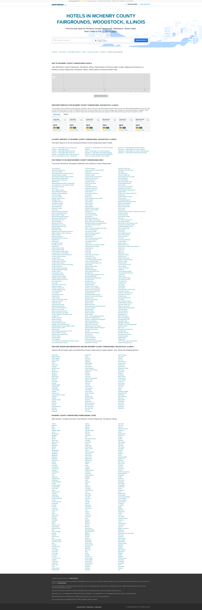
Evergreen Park (56, 546)
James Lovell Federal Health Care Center (95, 228)
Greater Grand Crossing (91, 370)
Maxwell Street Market (90, 276)
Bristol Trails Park (56, 234)
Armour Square (55, 360)
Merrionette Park (89, 531)
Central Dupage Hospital (58, 249)
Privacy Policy (90, 607)
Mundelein (87, 546)
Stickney (120, 508)
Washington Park (122, 314)
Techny (120, 515)
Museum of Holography (91, 321)
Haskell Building (89, 206)
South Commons (122, 498)
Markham (87, 520)
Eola (53, 538)
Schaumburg (121, 485)
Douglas (54, 401)
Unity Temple (121, 287)
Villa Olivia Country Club (124, 304)
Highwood (87, 462)
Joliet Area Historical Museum (92, 233)
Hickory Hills (88, 457)
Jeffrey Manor (88, 381)
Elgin (53, 530)
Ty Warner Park (122, 283)
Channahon (55, 477)
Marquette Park (89, 273)
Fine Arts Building (56, 337)
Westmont (120, 545)
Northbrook (88, 564)
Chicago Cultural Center (58, 259)
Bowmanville (55, 371)
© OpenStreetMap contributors (144, 91)
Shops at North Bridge (123, 234)
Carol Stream (55, 472)
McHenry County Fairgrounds (92, 289)
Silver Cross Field (122, 236)
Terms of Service (81, 607)
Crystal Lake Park (56, 302)
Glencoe (87, 427)
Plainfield (120, 453)
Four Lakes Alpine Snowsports (59, 342)
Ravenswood (121, 366)
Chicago (54, 483)
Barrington (54, 435)
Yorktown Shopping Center (125, 342)
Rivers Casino (121, 208)
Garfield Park (88, 171)
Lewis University (89, 248)
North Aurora (88, 556)
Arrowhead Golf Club (57, 201)
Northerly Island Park (90, 339)
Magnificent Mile (89, 268)
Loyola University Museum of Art (93, 263)
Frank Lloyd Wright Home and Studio (94, 170)
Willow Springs (121, 550)
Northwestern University (91, 342)
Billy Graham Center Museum (59, 218)
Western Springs (122, 543)
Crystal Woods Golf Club (58, 304)
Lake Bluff (87, 493)
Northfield (87, 566)
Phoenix (120, 452)
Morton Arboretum (89, 312)
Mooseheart (88, 541)
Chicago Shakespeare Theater (60, 269)
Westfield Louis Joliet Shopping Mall (127, 324)
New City (87, 409)
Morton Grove (88, 543)
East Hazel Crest (56, 528)
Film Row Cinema (56, 336)
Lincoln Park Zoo (89, 256)
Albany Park (55, 355)
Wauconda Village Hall (124, 317)
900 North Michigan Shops (58, 170)
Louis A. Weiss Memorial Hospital (93, 259)
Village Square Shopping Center (126, 307)
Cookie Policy (98, 607)
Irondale (87, 478)
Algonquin (54, 425)
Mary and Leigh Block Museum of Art (94, 274)
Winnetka (120, 556)
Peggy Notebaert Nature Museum (126, 190)
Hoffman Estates (89, 470)
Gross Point (88, 442)
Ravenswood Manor (123, 368)
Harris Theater (88, 205)
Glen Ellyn (87, 425)
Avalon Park (55, 365)
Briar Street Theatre (57, 229)
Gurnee (87, 443)
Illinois (84, 52)
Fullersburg (55, 563)
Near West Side (89, 408)
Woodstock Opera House (124, 334)
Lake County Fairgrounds (91, 239)
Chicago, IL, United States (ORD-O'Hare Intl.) (63, 152)
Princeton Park (122, 363)
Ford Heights (55, 550)
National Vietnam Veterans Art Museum (95, 327)
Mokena (87, 538)
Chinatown (54, 396)
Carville (54, 473)
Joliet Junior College (90, 234)
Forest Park (55, 551)
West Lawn (121, 398)
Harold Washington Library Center (93, 198)
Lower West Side (89, 393)
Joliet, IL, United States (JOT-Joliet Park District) (97, 151)
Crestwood (54, 508)
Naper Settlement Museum (92, 322)
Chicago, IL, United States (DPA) (60, 149)
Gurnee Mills (88, 195)
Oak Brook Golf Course (124, 168)
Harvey (87, 450)
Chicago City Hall (56, 258)
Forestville (54, 554)
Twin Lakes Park (122, 281)
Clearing (54, 398)
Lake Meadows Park (90, 241)
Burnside (54, 383)
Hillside (87, 463)
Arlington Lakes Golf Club (58, 198)
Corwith (54, 500)
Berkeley (54, 447)
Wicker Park (121, 404)
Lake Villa (87, 496)
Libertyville (88, 505)
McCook (87, 525)
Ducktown (54, 403)
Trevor (120, 521)
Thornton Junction (123, 518)
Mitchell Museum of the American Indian (95, 306)
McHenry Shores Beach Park (92, 291)
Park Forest (121, 447)
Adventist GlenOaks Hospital (59, 175)
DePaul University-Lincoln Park (60, 311)
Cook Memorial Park (57, 291)
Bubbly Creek (55, 241)
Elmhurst (54, 535)
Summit (120, 513)
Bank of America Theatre (58, 214)
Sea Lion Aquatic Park (123, 228)
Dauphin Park (55, 515)
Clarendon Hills (55, 491)
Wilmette (120, 553)
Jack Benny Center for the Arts (93, 224)
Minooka (87, 536)
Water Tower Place (123, 316)
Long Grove (88, 515)
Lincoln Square (89, 388)
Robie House (121, 210)
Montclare (87, 399)
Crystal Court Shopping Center (59, 299)
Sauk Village (121, 483)
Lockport (87, 511)
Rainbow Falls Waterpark (124, 203)
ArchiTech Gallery (56, 195)
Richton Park (121, 458)
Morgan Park (88, 401)
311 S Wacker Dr (56, 168)
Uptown (120, 388)
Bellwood (54, 443)
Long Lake (87, 516)
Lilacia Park (88, 249)
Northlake (87, 568)
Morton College (89, 314)
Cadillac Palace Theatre (58, 248)
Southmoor (121, 503)
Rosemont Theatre (123, 213)
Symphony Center (122, 261)
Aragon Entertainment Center (59, 191)
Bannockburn (55, 433)
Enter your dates (101, 96)
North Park (121, 356)
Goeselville (88, 435)
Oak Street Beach (122, 173)
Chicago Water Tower (57, 273)
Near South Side (89, 406)
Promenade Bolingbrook (124, 200)
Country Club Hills (56, 501)
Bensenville (55, 445)
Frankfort (54, 559)
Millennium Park (89, 302)
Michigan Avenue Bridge (91, 299)
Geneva (87, 423)
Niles (86, 551)
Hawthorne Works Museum (92, 208)
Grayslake (87, 440)
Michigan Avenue (89, 297)
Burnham (54, 463)
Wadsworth (121, 530)
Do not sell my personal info (101, 596)
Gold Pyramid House (90, 180)
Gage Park (87, 360)
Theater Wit (121, 269)
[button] (54, 75)
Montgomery (88, 540)
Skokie (120, 491)
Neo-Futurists (88, 334)
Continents (54, 52)
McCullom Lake (89, 281)
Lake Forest (88, 495)
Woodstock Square (123, 336)
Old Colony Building (123, 180)
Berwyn (54, 448)
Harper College (89, 200)
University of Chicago (123, 291)
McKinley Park (88, 396)
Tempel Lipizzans (122, 263)
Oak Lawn (120, 425)
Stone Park (121, 510)
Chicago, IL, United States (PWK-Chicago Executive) (65, 154)
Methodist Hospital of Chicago (92, 294)
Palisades (120, 440)
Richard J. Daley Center (124, 206)
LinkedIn (89, 599)
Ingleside (87, 477)
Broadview (54, 457)
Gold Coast (88, 365)
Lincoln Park (88, 253)
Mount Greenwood (90, 403)
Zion (119, 569)
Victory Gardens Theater (124, 301)
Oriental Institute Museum (124, 183)
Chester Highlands (56, 482)
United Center (121, 286)
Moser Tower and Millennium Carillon (94, 316)
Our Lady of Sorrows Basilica (125, 186)
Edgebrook (54, 409)
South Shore (121, 383)
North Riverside (89, 563)
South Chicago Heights (124, 496)
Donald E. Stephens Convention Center (62, 314)
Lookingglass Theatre (90, 258)
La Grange (87, 488)
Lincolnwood (88, 508)
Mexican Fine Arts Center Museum (94, 296)
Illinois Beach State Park (91, 218)
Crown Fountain (56, 297)
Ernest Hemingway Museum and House (62, 331)
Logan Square (88, 391)
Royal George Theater (124, 216)
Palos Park (121, 445)
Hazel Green (88, 455)
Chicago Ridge (55, 486)
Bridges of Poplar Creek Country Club (61, 233)
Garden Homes (56, 568)
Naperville (87, 548)
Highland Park (88, 460)
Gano (53, 566)
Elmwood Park (55, 536)
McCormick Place (89, 279)
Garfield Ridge (88, 363)
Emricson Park (55, 329)
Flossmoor (54, 548)
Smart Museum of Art (123, 244)
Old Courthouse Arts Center (125, 181)
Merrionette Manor (90, 530)
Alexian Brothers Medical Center (60, 178)
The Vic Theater (122, 266)
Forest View (55, 553)
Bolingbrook (55, 453)
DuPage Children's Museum (59, 322)
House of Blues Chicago (91, 214)
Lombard (87, 513)
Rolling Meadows (122, 473)
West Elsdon (121, 394)
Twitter (74, 599)
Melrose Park (88, 528)
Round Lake (121, 480)
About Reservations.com (58, 596)
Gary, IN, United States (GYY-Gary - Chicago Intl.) (64, 156)
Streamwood (121, 511)
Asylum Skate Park (56, 206)
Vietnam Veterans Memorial (125, 302)
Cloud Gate (55, 283)
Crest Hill (54, 506)
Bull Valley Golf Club (57, 244)
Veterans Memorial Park (124, 297)
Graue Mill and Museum (91, 186)
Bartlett (53, 437)
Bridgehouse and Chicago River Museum (62, 231)
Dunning (54, 404)
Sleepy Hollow (121, 376)
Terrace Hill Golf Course (124, 264)
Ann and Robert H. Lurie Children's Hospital (63, 185)
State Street (121, 253)
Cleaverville (55, 495)
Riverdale (120, 465)
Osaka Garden (122, 185)
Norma (86, 553)
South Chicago (122, 378)
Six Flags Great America (124, 239)
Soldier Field (121, 248)
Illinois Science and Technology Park (94, 221)
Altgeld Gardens (56, 356)
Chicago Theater (56, 271)
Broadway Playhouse (57, 236)
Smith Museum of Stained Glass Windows (128, 246)
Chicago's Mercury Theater (59, 276)
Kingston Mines (89, 236)
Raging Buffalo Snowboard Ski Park (127, 201)
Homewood (88, 473)
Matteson (87, 521)
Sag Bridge (121, 482)
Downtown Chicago (57, 317)
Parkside (120, 450)
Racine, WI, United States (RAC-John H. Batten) (97, 156)
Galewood (87, 361)
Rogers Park (121, 371)
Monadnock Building (90, 307)
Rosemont (120, 478)
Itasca (86, 480)
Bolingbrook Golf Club (57, 223)
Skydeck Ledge (122, 243)
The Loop (120, 386)
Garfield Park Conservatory (92, 173)
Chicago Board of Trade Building (60, 253)
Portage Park (121, 195)
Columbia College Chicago (58, 289)
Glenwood (87, 433)
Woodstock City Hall (123, 332)
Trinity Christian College (124, 278)
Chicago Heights (56, 485)
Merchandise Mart (89, 292)
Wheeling (120, 548)
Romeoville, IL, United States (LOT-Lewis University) (131, 149)
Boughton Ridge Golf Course (59, 226)
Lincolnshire (88, 506)
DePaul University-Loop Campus (60, 312)
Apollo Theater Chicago (58, 190)
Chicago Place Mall (57, 266)
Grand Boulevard (89, 368)
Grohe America (89, 191)
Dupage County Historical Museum (60, 324)
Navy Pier (87, 331)
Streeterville (121, 384)
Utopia (119, 389)
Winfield (120, 554)
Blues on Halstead (56, 221)
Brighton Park (55, 376)
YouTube (78, 599)
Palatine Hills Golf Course (124, 188)
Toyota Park (121, 274)
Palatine (120, 438)
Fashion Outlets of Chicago (59, 332)
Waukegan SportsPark (123, 322)
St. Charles (121, 505)
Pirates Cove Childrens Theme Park (127, 193)
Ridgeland (120, 460)
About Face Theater (57, 171)
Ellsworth (54, 533)
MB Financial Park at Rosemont (93, 278)
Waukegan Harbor (122, 321)
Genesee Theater (89, 175)
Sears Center (121, 229)
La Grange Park (89, 490)
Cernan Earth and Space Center (60, 251)
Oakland (120, 358)
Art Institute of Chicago (57, 203)
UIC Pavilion (121, 284)
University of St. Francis (124, 294)
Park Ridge (121, 448)
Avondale (54, 366)
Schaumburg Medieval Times (125, 226)
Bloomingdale (55, 450)
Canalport (54, 470)
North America (62, 52)
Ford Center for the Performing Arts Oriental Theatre (65, 341)
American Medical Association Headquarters (63, 183)
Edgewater (54, 411)
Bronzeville (55, 378)
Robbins (120, 470)
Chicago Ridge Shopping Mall (59, 268)
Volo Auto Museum (123, 311)
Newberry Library (89, 336)
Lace (86, 491)
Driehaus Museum (56, 319)
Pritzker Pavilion (122, 198)
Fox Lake (54, 556)
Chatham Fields (56, 478)
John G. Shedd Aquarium (91, 229)
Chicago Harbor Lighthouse (59, 261)
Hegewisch (88, 371)
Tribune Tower (122, 276)
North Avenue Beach (90, 337)
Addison (54, 423)
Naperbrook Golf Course (91, 324)
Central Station (55, 389)
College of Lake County (58, 287)
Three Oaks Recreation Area (125, 273)
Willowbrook (121, 551)
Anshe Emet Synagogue (58, 186)
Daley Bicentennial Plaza (58, 306)
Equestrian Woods (56, 541)
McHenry (87, 526)
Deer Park (54, 516)
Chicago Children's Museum (59, 256)
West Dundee (121, 540)
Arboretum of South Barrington (59, 193)
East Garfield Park (56, 406)
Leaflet (131, 91)
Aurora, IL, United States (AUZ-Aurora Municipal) (64, 147)
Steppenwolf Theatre (123, 254)
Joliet (86, 483)
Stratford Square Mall (123, 258)
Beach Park (55, 440)
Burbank (54, 462)
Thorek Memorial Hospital (124, 271)
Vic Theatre (121, 299)
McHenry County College (91, 286)
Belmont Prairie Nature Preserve (60, 216)
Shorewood (121, 490)
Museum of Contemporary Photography (95, 319)
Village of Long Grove (123, 306)
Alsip (53, 427)
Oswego (120, 437)
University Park (122, 523)
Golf (86, 437)
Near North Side (89, 404)
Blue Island (54, 452)
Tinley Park (121, 520)
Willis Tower (121, 327)
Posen (119, 455)
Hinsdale (87, 467)
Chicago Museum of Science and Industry (62, 264)
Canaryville (54, 388)
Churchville (55, 488)
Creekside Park (56, 296)
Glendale (87, 428)
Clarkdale (54, 493)
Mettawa (87, 533)
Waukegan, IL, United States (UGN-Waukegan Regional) (132, 152)
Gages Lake (55, 564)
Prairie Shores (121, 361)
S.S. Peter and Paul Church (125, 219)
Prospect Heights (122, 457)
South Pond (121, 249)
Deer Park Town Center (58, 309)
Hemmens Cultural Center (91, 210)
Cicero (53, 490)
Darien (53, 513)
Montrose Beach (89, 309)
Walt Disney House (123, 312)
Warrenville (121, 531)
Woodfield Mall (122, 331)
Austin (53, 363)
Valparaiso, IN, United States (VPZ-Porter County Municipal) (133, 151)
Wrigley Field (121, 339)
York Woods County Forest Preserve (127, 341)
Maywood (87, 523)
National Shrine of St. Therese (92, 326)
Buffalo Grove (55, 460)
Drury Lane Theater (57, 321)
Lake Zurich (88, 498)
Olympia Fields (122, 433)
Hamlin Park (88, 445)
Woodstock (103, 52)
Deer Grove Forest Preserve (59, 307)
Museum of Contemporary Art (92, 317)
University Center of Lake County (126, 289)
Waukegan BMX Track (123, 319)
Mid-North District (89, 398)
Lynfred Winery (89, 264)
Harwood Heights (89, 452)
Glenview (87, 432)
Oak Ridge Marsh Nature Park (125, 170)
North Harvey (88, 561)
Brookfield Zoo (55, 239)
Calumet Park (55, 386)
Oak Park (120, 427)
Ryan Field (120, 218)
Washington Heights (123, 391)
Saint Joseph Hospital (123, 221)
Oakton (120, 432)
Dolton (53, 523)
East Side (54, 408)
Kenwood (87, 383)
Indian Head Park (89, 475)
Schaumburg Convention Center (126, 224)
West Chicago (121, 538)
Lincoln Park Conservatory (92, 254)
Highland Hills (88, 458)
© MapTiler (136, 91)
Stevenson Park (122, 256)
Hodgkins (87, 468)
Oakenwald (121, 430)
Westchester (121, 541)
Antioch (54, 428)
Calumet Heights (56, 384)
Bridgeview (54, 455)
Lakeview (87, 384)
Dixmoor (54, 521)
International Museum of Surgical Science (95, 223)
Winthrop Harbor (122, 558)
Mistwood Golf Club (90, 304)
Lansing (87, 500)
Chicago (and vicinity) (92, 52)
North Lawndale (122, 355)
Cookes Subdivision (57, 498)
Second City (121, 231)
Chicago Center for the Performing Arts (62, 254)
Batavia (54, 438)
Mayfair (87, 394)
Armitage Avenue (56, 200)
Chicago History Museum (58, 263)
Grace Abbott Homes (90, 438)
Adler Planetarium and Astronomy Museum (62, 173)
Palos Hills (120, 443)
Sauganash (121, 375)
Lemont (87, 503)
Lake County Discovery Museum (93, 238)
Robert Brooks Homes (123, 472)
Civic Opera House (57, 281)
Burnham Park (55, 246)
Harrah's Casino (89, 203)
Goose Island (88, 366)
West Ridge (121, 401)
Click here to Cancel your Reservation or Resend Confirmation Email (70, 590)
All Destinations (70, 596)
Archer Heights (55, 358)
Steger (120, 506)
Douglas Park (55, 316)
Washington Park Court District (126, 533)
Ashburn (54, 361)
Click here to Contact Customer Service (110, 590)
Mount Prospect (89, 545)
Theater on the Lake (123, 268)
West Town (121, 403)
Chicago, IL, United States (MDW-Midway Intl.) (63, 151)
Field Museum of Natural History (60, 334)
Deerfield (54, 518)
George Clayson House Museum (93, 176)
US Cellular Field (122, 296)
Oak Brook (87, 569)
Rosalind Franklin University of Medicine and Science (131, 211)
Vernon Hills (121, 525)
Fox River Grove (56, 558)
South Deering (122, 380)
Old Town (120, 360)
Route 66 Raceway (123, 214)
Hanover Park (88, 447)
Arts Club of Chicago (57, 205)
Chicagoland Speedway (58, 274)
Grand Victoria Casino (90, 183)
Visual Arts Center (122, 309)
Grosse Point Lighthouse (91, 193)
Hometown (88, 472)
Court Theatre (55, 292)
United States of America (74, 52)
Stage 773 (120, 251)
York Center (121, 566)
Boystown (54, 373)
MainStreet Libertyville (90, 269)
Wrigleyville (121, 408)
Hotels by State (79, 596)
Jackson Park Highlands (91, 378)
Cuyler (53, 511)
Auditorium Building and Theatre (60, 211)
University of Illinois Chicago (125, 292)
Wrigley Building (122, 337)
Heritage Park (88, 211)
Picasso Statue (122, 191)
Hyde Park (87, 375)
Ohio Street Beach (123, 178)
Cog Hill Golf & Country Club (59, 284)
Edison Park (88, 355)
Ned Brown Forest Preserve (92, 332)
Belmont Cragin (56, 368)
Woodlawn (120, 406)
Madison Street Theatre (91, 266)
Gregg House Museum (91, 190)
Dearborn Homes (56, 399)
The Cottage (121, 516)
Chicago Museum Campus (58, 394)
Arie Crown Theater (57, 196)
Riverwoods (121, 468)
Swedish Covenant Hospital (125, 259)
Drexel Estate (55, 526)
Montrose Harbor (89, 311)
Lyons (86, 518)
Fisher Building (55, 339)
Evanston (54, 545)
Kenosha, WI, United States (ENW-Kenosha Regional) (98, 154)
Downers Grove (56, 525)
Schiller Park (121, 486)
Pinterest (94, 599)
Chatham (54, 391)
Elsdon (86, 356)
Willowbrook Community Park (125, 329)
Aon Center (55, 188)
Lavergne (87, 501)
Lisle (86, 510)
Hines (86, 465)
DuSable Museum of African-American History (63, 326)
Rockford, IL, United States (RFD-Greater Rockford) (131, 147)
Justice (87, 485)
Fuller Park (88, 358)
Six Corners (121, 238)
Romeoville (121, 475)
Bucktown (54, 380)
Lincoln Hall (88, 251)
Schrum (120, 488)
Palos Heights (121, 442)
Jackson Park (88, 226)
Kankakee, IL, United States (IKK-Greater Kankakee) (98, 152)
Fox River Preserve (90, 168)
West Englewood (122, 396)
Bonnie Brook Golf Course (58, 224)
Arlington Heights (56, 430)
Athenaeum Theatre (57, 208)
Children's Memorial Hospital (59, 278)
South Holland (121, 501)
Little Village (88, 389)
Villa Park (120, 526)
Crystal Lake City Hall (57, 301)
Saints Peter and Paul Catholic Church (128, 223)
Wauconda (121, 535)
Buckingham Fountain (57, 243)
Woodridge (121, 561)
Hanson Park (88, 196)
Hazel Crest (88, 453)
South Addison (121, 495)
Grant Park (87, 185)
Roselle (120, 477)
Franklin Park (55, 561)
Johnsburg (87, 482)
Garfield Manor (55, 569)
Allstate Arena (55, 181)
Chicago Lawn (55, 393)
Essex (53, 543)
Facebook (69, 599)
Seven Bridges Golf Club (124, 233)
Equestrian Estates (56, 540)
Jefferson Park (88, 380)
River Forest (121, 462)
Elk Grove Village (56, 531)
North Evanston (89, 559)
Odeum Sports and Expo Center (126, 176)
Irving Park (87, 376)
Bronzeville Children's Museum (60, 238)
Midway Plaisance (89, 301)
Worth (119, 564)
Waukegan (121, 536)
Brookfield (54, 458)
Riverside (120, 467)
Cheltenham (55, 480)
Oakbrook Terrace (123, 428)
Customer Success (88, 596)
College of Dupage (56, 286)
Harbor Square (89, 448)
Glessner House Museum (91, 178)
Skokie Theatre (122, 241)
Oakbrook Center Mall (123, 175)
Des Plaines (55, 520)
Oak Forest (121, 423)
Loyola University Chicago (91, 261)
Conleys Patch (55, 496)
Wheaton (120, 546)
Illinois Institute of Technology (92, 219)
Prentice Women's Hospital (125, 196)
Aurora (53, 432)
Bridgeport (54, 375)
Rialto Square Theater (123, 205)
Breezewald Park (56, 228)
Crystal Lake (55, 510)
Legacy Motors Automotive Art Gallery (94, 244)
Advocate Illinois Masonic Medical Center (62, 176)
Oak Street (121, 171)
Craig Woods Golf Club (57, 294)
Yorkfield (120, 568)
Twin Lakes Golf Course (124, 279)
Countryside (55, 503)
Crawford (54, 505)
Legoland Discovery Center (92, 246)
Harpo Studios (88, 201)
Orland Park (121, 435)
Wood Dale (121, 559)
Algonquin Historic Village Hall (59, 180)
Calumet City (55, 467)
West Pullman (121, 399)
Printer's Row (121, 365)
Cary (53, 475)
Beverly (54, 370)
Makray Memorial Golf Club (92, 271)
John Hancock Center (90, 231)
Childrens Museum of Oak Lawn (60, 279)
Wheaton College (122, 326)
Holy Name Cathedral (90, 213)
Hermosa (87, 373)
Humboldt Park (88, 216)
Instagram (84, 599)
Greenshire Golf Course (91, 188)
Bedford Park (55, 442)
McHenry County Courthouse (92, 287)
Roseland (120, 373)
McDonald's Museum (90, 283)
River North (121, 370)
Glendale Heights (89, 430)
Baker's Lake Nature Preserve (59, 213)
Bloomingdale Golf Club (58, 219)
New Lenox (88, 550)
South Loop (121, 381)
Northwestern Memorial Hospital (93, 341)
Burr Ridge (54, 465)
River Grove (121, 463)
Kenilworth (87, 486)
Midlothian (87, 535)
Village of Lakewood (123, 528)
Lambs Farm (88, 243)
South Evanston (122, 500)
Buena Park (55, 381)
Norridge (87, 554)
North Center (88, 411)
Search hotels (141, 40)
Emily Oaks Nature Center (58, 327)
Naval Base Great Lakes (91, 329)
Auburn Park (55, 210)
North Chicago (88, 558)
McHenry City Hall (89, 284)
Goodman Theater (89, 181)
